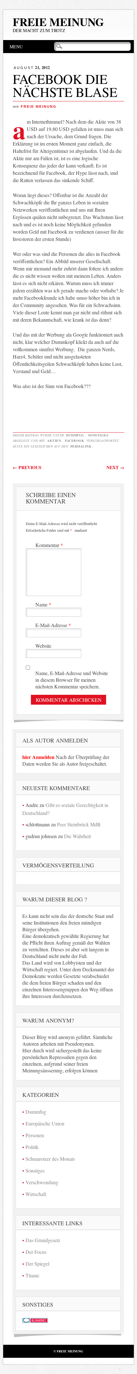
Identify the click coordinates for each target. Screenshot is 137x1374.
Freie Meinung (58, 22)
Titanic (32, 1275)
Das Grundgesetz (42, 1240)
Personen (34, 1135)
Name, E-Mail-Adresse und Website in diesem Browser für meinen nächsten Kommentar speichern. (71, 680)
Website (43, 645)
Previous (27, 467)
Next (115, 467)
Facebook (74, 440)
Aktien (54, 440)
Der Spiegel (37, 1263)
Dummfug (75, 435)
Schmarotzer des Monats (50, 1158)
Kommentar (49, 545)
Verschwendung (41, 1182)
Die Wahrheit (77, 836)
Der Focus (36, 1251)
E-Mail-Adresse (53, 625)
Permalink (81, 446)
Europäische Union (44, 1123)
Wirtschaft (35, 1194)
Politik (32, 1147)
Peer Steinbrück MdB (79, 824)
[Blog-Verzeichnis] (35, 1320)
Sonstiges (98, 435)
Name (43, 604)
